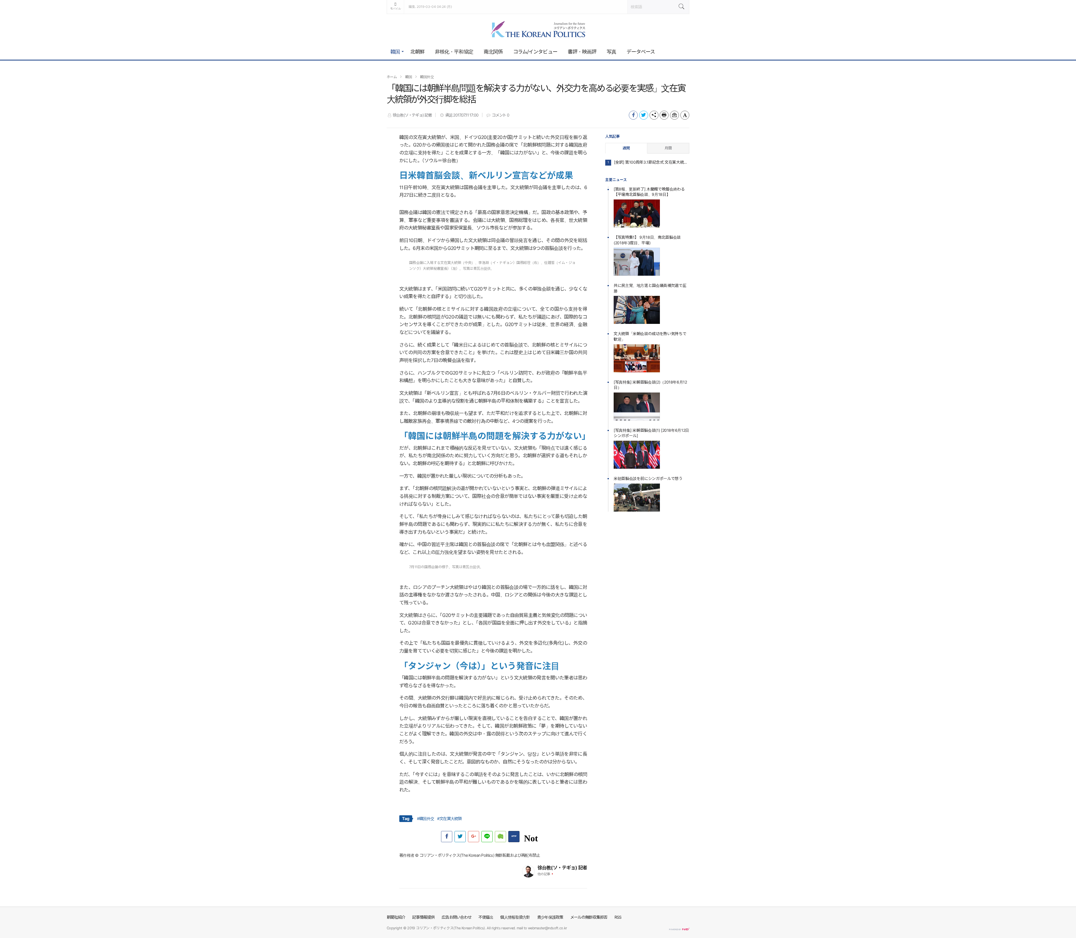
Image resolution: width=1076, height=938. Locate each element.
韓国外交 (427, 77)
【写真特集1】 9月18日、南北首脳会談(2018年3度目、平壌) (647, 240)
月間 (668, 148)
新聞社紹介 (396, 917)
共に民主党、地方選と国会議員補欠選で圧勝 (650, 288)
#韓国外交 (425, 818)
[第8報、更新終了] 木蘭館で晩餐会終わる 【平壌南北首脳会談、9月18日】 (649, 192)
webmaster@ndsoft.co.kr (547, 928)
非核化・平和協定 (454, 52)
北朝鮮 (417, 52)
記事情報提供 (423, 917)
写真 (611, 52)
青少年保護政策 (550, 917)
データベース (641, 52)
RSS (618, 917)
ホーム (392, 77)
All (488, 928)
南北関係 (493, 52)
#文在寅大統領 (449, 818)
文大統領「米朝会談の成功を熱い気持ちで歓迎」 (650, 336)
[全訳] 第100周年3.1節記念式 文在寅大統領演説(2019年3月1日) (651, 162)
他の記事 (543, 874)
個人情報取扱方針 (515, 917)
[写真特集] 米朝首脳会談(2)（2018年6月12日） (650, 385)
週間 (626, 148)
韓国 (395, 52)
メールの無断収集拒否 (588, 917)
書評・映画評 (582, 52)
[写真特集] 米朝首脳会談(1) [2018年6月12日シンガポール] (651, 433)
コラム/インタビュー (535, 52)
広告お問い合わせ (456, 917)
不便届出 (485, 917)
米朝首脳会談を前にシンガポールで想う (648, 478)
